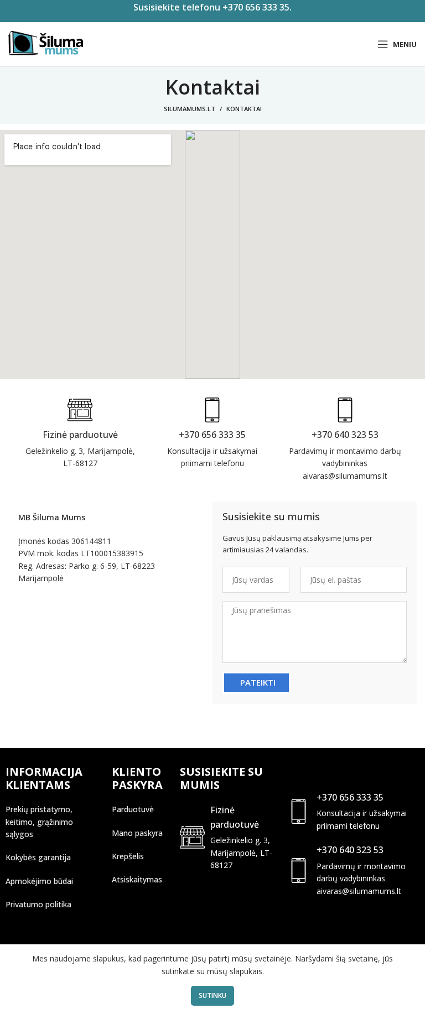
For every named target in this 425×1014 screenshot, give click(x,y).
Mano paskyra (137, 833)
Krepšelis (128, 856)
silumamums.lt (189, 108)
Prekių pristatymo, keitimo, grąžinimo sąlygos (39, 821)
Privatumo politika (38, 904)
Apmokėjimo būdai (39, 881)
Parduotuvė (133, 809)
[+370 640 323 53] (298, 870)
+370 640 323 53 (350, 850)
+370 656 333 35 (350, 797)
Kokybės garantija (38, 857)
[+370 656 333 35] (298, 811)
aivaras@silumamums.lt (359, 891)
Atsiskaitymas (137, 879)
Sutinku (212, 995)
